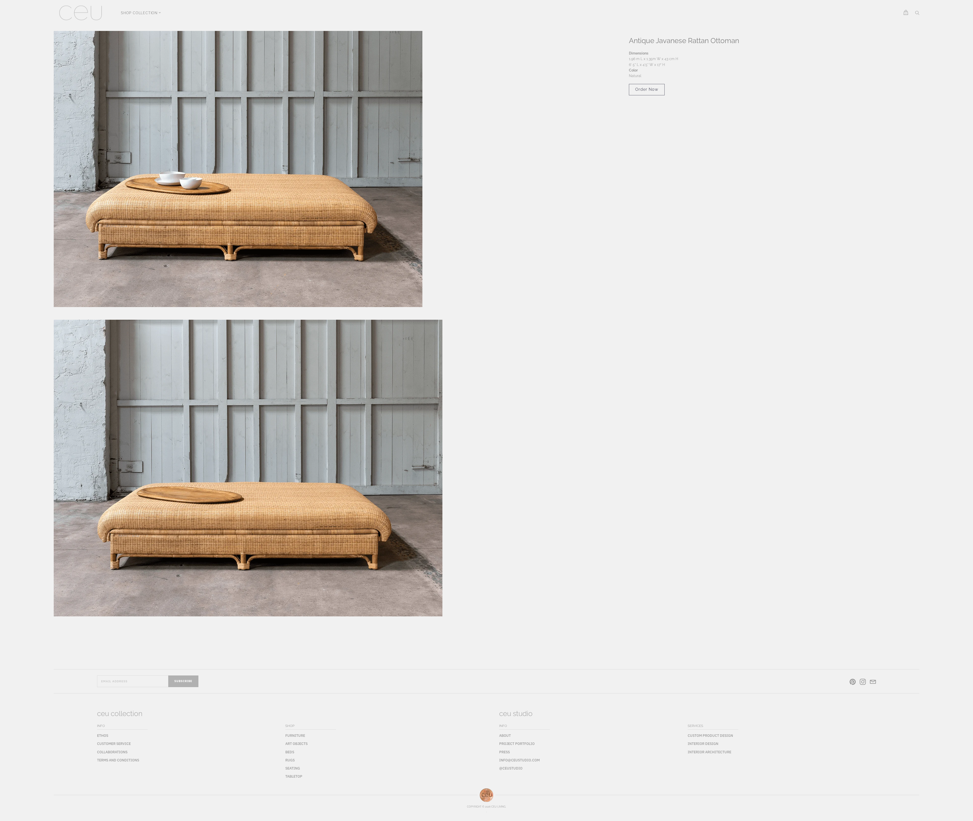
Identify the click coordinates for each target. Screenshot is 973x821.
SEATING (292, 768)
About (505, 735)
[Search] (917, 14)
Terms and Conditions (118, 760)
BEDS (289, 752)
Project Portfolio (517, 743)
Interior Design (703, 743)
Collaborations (112, 752)
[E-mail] (873, 682)
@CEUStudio (510, 768)
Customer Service (114, 743)
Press (504, 752)
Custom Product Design (710, 735)
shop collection (139, 13)
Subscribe (183, 681)
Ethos (102, 735)
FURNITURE (295, 735)
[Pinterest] (853, 682)
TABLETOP (293, 776)
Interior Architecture (709, 752)
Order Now (646, 89)
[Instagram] (863, 682)
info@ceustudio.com (519, 760)
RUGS (290, 760)
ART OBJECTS (296, 743)
